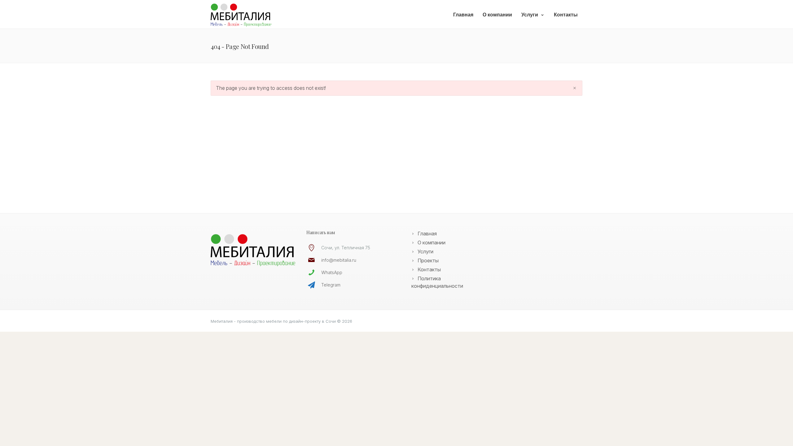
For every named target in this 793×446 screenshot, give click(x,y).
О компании (497, 14)
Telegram (330, 284)
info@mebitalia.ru (338, 260)
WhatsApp (331, 272)
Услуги (529, 14)
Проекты (428, 260)
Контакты (566, 14)
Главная (463, 14)
